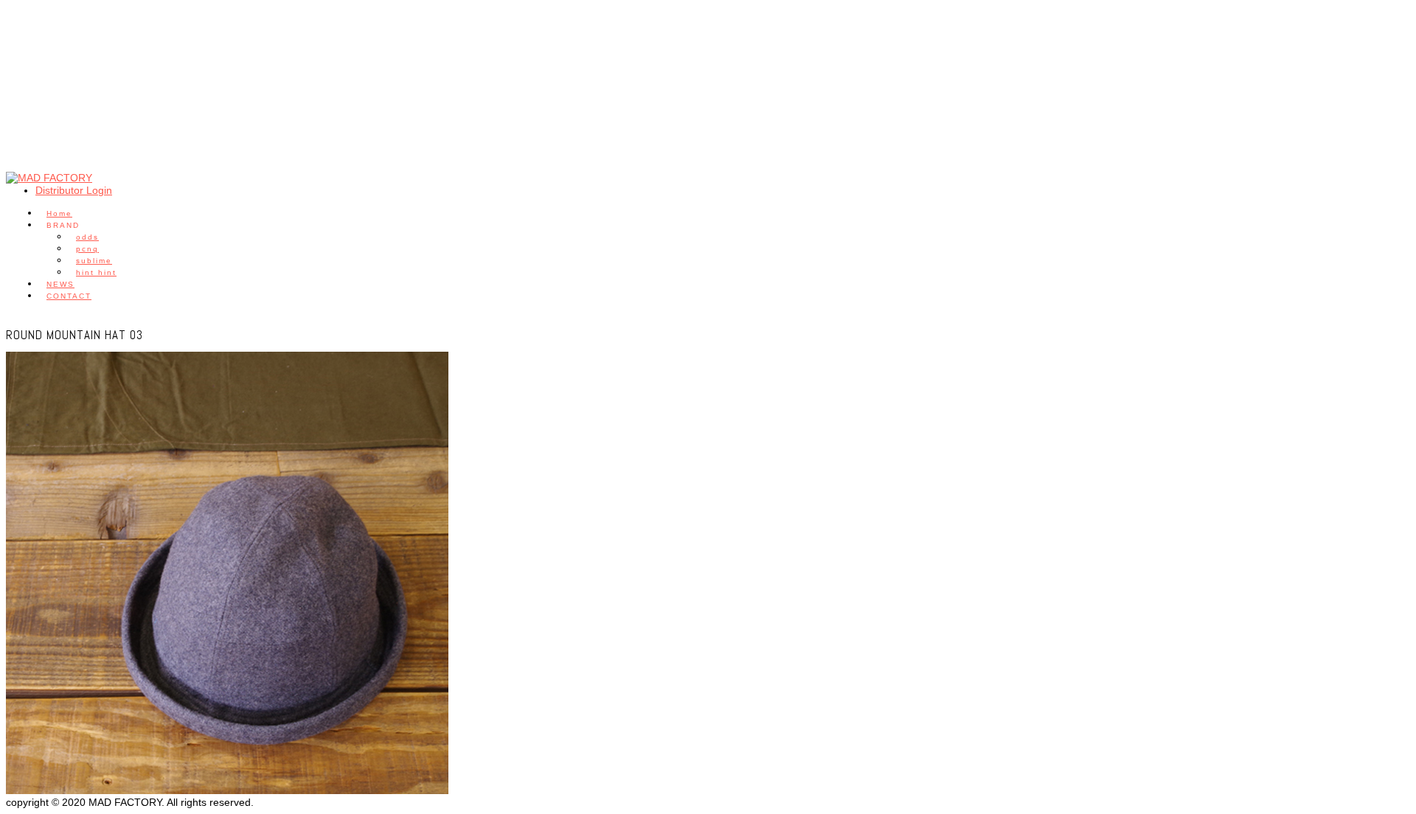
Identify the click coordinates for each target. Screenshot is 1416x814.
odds (87, 237)
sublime (94, 261)
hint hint (96, 272)
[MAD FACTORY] (49, 178)
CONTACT (68, 296)
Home (59, 213)
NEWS (60, 284)
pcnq (87, 249)
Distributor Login (73, 190)
